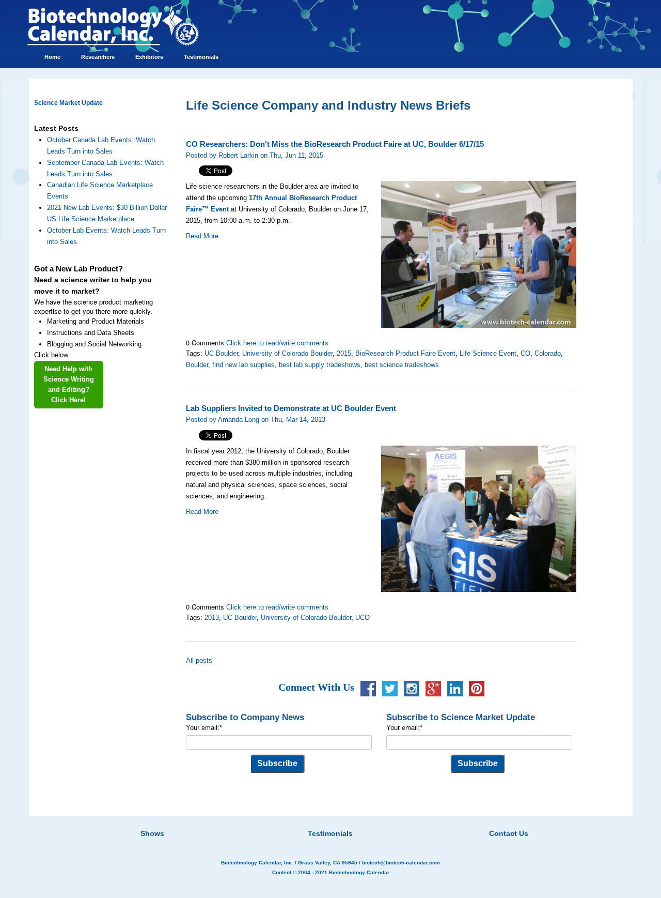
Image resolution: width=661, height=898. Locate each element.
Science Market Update (68, 102)
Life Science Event (488, 353)
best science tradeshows (402, 365)
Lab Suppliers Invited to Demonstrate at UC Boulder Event (291, 408)
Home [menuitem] (52, 57)
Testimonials (330, 833)
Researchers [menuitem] (98, 57)
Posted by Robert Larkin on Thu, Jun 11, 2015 (254, 155)
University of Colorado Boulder (287, 353)
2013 (211, 617)
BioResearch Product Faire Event (405, 353)
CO (525, 353)
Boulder (197, 365)
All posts (199, 660)
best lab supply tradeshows (319, 365)
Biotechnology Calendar (359, 872)
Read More (202, 236)
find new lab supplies (243, 365)
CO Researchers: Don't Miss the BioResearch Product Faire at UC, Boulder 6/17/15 (335, 144)
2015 (344, 353)
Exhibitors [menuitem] (149, 57)
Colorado (547, 353)
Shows (152, 833)
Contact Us (508, 833)
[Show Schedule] (276, 820)
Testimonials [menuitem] (201, 57)
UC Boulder (221, 353)
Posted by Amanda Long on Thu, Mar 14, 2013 (255, 419)
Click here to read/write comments (277, 343)
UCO (362, 617)
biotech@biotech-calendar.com (401, 862)
